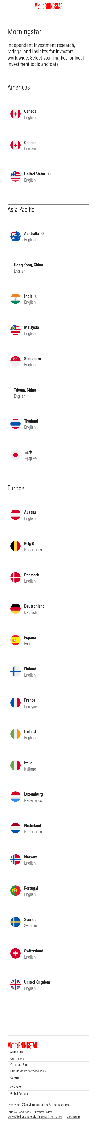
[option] (48, 1058)
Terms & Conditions (19, 1112)
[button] (35, 1116)
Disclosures (73, 1116)
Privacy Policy (43, 1112)
